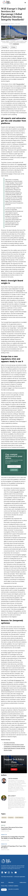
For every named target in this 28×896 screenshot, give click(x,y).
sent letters (22, 136)
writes (22, 607)
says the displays (5, 690)
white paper (20, 290)
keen (10, 388)
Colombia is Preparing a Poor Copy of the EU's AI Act (13, 846)
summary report (22, 164)
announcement (12, 380)
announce (18, 680)
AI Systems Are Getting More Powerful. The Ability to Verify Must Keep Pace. (13, 837)
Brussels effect (20, 84)
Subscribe (14, 470)
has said (16, 492)
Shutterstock (16, 44)
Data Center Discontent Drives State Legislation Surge (12, 828)
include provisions (20, 406)
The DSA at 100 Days (9, 742)
